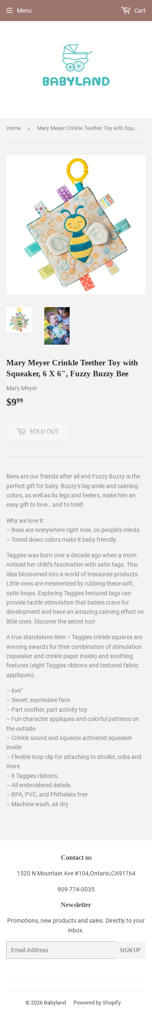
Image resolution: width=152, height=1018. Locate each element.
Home (13, 128)
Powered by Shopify (97, 1002)
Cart (139, 10)
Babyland (55, 1002)
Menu (24, 10)
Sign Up (130, 950)
